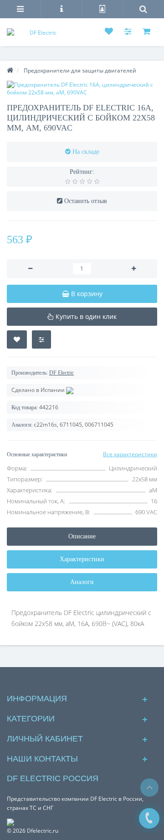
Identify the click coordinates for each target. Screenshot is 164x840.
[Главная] (10, 70)
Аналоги (82, 582)
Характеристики (82, 559)
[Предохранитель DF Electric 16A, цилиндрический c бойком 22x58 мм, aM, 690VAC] (82, 88)
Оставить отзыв (85, 201)
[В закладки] (17, 339)
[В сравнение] (41, 339)
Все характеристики (130, 454)
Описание (82, 536)
